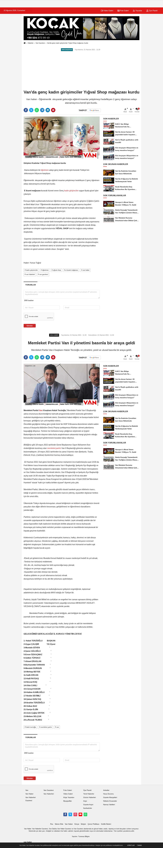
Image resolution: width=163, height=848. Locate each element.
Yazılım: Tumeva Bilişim (81, 836)
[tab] (30, 285)
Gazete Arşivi (88, 804)
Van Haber (29, 794)
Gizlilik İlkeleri (106, 824)
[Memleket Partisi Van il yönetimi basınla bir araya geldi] (62, 385)
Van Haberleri (49, 794)
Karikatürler (87, 808)
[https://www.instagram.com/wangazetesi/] (75, 814)
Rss (51, 824)
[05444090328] (85, 814)
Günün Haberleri (89, 797)
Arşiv (85, 801)
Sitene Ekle (59, 824)
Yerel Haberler (88, 794)
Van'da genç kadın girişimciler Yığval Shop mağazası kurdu (67, 43)
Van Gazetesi (40, 43)
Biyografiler (67, 801)
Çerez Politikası (93, 824)
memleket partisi (54, 448)
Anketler (106, 790)
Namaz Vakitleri (109, 804)
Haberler (30, 43)
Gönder (30, 326)
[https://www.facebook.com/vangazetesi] (65, 814)
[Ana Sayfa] (25, 43)
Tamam (139, 845)
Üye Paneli (152, 11)
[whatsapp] (37, 110)
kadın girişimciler (71, 191)
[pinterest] (53, 110)
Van (40, 410)
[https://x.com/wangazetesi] (70, 814)
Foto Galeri (124, 11)
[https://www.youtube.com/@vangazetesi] (80, 814)
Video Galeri (108, 11)
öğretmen (44, 170)
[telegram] (42, 110)
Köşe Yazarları (68, 797)
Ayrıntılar (130, 845)
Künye (76, 824)
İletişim (83, 824)
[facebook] (26, 110)
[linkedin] (48, 110)
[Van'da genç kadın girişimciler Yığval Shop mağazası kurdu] (62, 137)
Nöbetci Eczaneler (110, 801)
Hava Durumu (108, 794)
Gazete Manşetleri (110, 797)
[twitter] (31, 110)
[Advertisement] (81, 70)
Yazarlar (138, 11)
